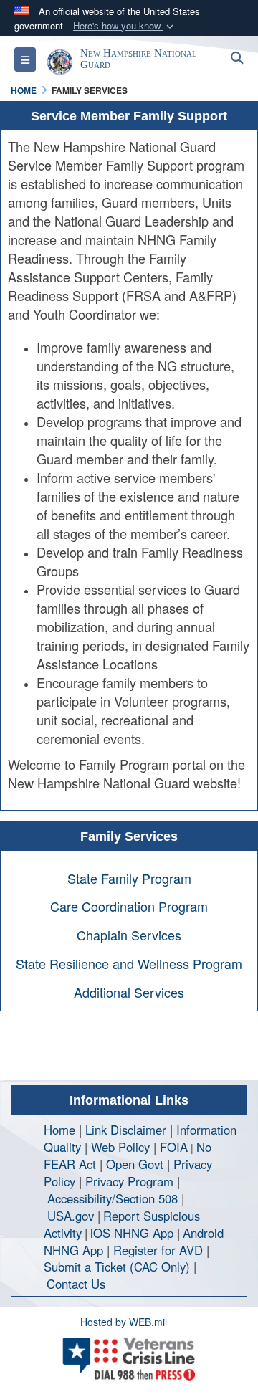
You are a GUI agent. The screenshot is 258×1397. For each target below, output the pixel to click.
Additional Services (129, 992)
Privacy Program (129, 1181)
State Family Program (129, 878)
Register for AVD (158, 1250)
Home (59, 1129)
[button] (124, 26)
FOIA (174, 1146)
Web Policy (120, 1146)
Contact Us (76, 1283)
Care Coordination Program (129, 906)
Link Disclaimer (125, 1129)
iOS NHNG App (131, 1232)
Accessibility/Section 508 (112, 1198)
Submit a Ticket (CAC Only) (117, 1266)
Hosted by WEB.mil (123, 1322)
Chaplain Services (129, 934)
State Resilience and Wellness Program (129, 963)
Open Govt (136, 1164)
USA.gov (70, 1215)
